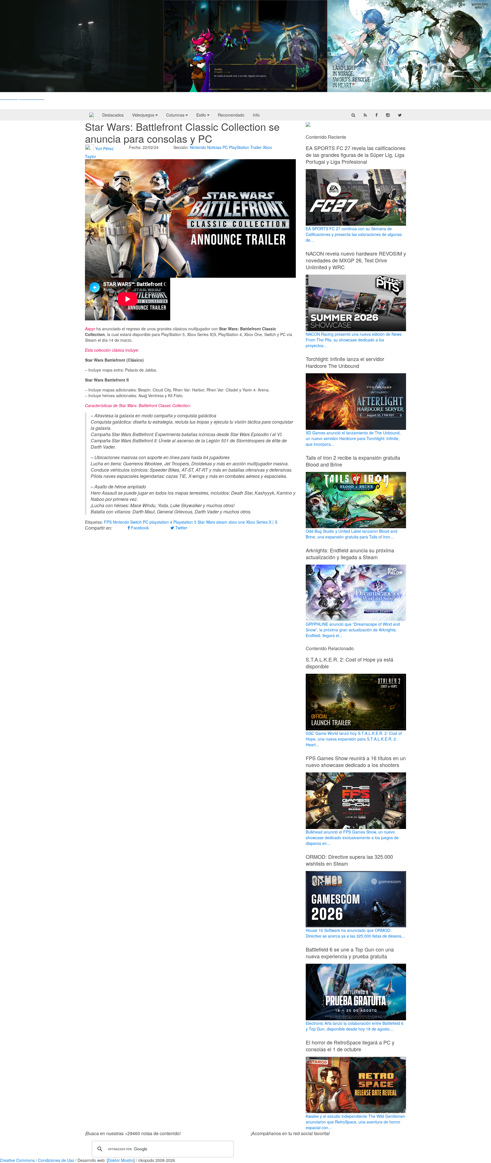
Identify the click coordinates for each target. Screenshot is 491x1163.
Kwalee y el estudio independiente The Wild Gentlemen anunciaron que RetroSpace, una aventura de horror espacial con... (355, 1121)
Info (256, 115)
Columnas (176, 115)
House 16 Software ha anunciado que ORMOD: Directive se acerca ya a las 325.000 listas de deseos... (355, 933)
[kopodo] (91, 115)
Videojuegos (143, 115)
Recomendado (231, 115)
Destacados (113, 115)
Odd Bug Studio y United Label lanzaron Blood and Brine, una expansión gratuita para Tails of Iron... (351, 534)
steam (221, 522)
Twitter (180, 527)
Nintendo (198, 147)
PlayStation (239, 147)
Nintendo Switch (127, 522)
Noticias (214, 147)
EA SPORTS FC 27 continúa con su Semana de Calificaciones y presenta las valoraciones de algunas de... (354, 234)
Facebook (139, 527)
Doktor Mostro (121, 1160)
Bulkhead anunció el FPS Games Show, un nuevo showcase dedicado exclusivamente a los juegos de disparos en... (352, 837)
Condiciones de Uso (56, 1160)
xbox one (236, 522)
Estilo (201, 115)
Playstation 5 (184, 522)
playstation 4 (160, 522)
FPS (108, 522)
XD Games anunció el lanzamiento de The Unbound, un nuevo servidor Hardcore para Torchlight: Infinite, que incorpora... (353, 438)
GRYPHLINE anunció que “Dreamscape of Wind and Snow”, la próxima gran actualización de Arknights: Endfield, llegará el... (353, 629)
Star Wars (206, 522)
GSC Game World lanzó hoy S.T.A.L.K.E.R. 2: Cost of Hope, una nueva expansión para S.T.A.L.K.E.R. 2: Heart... (354, 738)
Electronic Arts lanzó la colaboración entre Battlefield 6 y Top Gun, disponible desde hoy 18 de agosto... (354, 1026)
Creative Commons (17, 1160)
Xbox (267, 147)
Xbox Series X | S (261, 522)
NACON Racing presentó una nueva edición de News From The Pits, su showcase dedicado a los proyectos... (353, 339)
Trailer (256, 147)
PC (225, 147)
